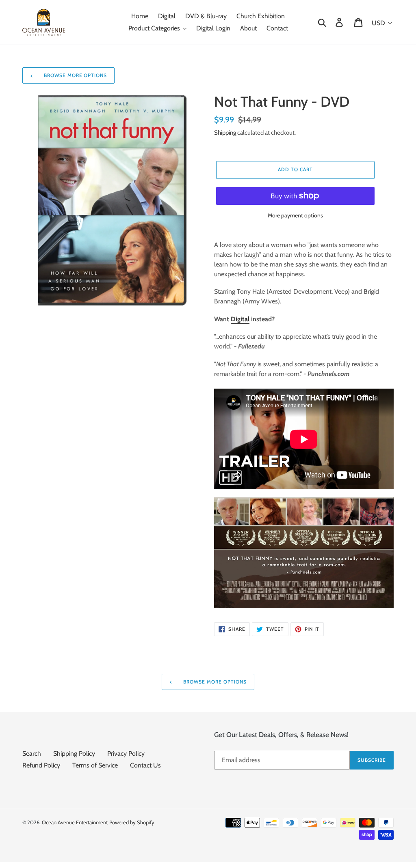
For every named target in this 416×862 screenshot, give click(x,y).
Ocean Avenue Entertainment (75, 822)
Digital (240, 319)
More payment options (295, 215)
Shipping (225, 132)
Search (31, 753)
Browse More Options (74, 75)
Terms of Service (95, 765)
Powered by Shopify (131, 822)
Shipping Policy (74, 753)
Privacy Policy (126, 753)
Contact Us (145, 765)
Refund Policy (41, 765)
